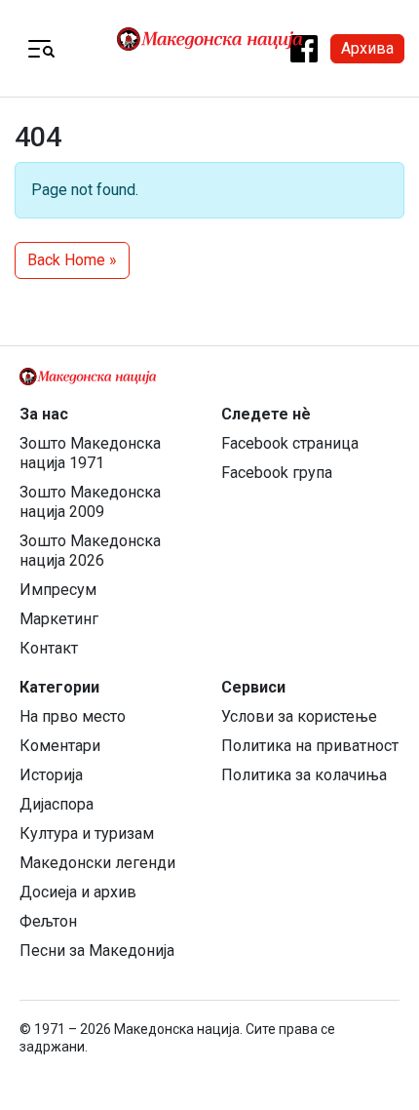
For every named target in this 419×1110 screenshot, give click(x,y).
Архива (367, 48)
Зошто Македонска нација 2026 (90, 551)
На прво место (72, 716)
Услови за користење (299, 716)
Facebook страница (290, 443)
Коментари (59, 745)
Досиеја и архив (77, 892)
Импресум (57, 589)
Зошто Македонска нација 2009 (90, 502)
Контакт (48, 648)
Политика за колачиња (304, 775)
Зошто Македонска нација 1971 (90, 453)
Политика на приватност (310, 745)
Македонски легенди (97, 862)
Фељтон (48, 921)
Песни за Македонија (96, 950)
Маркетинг (58, 619)
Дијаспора (56, 804)
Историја (51, 775)
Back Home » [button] (72, 260)
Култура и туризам (86, 833)
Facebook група (276, 472)
